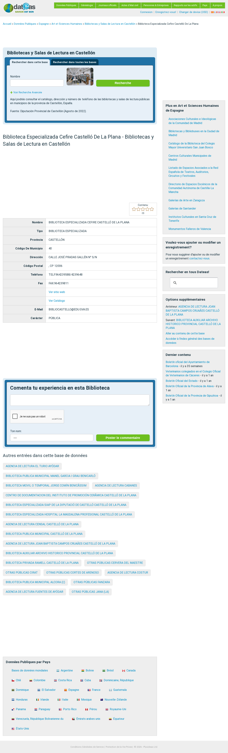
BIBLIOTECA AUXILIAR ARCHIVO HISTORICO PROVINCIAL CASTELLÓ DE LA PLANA (59, 553)
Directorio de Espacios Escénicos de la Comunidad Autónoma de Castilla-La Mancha (193, 188)
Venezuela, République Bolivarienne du (39, 718)
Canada (131, 670)
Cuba (88, 680)
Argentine (67, 670)
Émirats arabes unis (88, 718)
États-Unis (22, 728)
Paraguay (44, 709)
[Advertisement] (110, 36)
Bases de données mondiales (30, 670)
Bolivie (90, 670)
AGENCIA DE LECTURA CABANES (116, 485)
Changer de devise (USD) (193, 12)
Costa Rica (65, 680)
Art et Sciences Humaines (66, 23)
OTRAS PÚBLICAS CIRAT (22, 572)
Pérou (93, 709)
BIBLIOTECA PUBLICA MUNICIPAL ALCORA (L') (35, 582)
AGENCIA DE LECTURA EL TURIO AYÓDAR (32, 466)
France (96, 690)
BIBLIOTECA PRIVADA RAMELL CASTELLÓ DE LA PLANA (42, 562)
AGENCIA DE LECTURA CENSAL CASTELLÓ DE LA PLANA (42, 524)
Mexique (86, 699)
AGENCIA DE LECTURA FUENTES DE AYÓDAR (34, 591)
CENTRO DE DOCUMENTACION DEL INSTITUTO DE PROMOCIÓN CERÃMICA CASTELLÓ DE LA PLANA (71, 495)
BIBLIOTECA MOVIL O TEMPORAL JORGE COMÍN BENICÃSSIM (46, 485)
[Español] (212, 12)
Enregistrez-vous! (166, 12)
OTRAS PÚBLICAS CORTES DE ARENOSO (72, 572)
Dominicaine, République (119, 680)
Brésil (110, 670)
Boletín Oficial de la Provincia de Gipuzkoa (192, 395)
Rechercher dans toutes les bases (74, 62)
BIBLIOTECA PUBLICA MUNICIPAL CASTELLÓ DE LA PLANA (44, 534)
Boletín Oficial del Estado (182, 381)
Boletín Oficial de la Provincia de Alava (190, 386)
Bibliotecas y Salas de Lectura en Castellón (110, 23)
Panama (21, 709)
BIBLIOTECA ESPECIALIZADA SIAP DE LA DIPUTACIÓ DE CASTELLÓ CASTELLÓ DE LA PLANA (66, 505)
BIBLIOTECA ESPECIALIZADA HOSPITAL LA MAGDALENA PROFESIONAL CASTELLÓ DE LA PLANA (69, 514)
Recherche (123, 83)
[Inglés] (220, 12)
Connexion (146, 12)
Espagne (44, 23)
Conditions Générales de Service (86, 747)
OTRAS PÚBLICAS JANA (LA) (90, 591)
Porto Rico (70, 709)
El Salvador (49, 690)
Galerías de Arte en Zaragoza (187, 200)
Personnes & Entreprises (156, 5)
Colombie (39, 680)
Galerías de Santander (182, 208)
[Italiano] (223, 12)
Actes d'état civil (129, 5)
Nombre (15, 76)
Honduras (22, 699)
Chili (18, 680)
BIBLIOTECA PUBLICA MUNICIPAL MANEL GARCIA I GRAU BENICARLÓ (50, 476)
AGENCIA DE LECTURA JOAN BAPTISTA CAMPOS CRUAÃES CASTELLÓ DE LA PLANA (60, 543)
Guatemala (120, 690)
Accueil (7, 23)
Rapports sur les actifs (185, 5)
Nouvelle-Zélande (116, 699)
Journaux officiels (107, 5)
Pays (205, 5)
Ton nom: (16, 431)
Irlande (44, 699)
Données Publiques (66, 5)
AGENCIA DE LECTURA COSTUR (127, 572)
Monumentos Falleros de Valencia (190, 229)
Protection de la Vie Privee (119, 747)
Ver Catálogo (57, 300)
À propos (217, 5)
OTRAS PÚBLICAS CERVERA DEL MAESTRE (115, 562)
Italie (65, 699)
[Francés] (216, 12)
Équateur (118, 718)
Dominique (22, 690)
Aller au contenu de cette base (185, 333)
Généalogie (87, 5)
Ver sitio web (57, 292)
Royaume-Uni (118, 709)
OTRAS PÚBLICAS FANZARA (92, 582)
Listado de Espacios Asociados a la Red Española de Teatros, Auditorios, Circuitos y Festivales (193, 172)
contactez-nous (199, 258)
